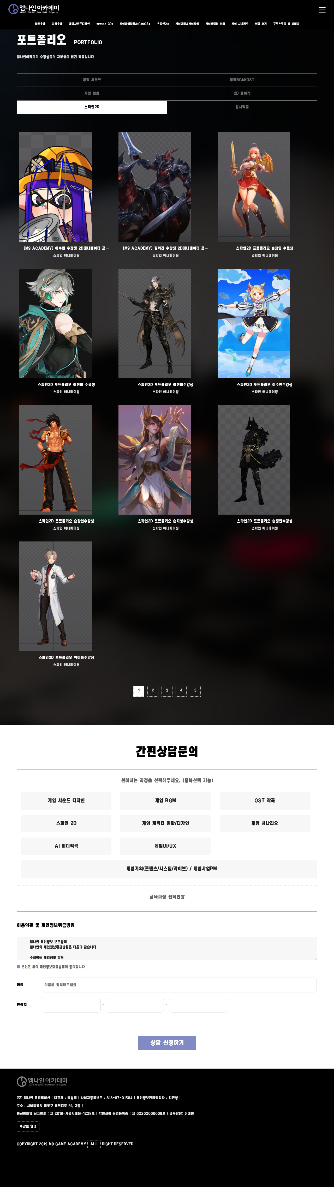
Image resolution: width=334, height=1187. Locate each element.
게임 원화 (91, 93)
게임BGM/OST (242, 80)
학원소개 (40, 24)
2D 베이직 (242, 93)
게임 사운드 (92, 80)
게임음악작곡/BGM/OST (135, 24)
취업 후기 (261, 24)
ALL (94, 1144)
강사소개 (57, 24)
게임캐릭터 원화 (215, 24)
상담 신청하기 (167, 1043)
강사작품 (242, 107)
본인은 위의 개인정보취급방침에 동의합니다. (53, 967)
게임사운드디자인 (79, 24)
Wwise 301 (104, 24)
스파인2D (163, 24)
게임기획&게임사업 (187, 24)
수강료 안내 (28, 1126)
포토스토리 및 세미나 (286, 24)
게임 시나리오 (239, 24)
